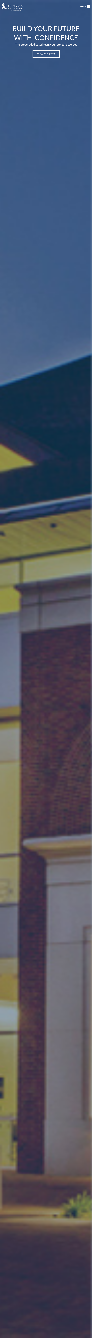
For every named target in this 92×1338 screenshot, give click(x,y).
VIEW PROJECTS (46, 54)
